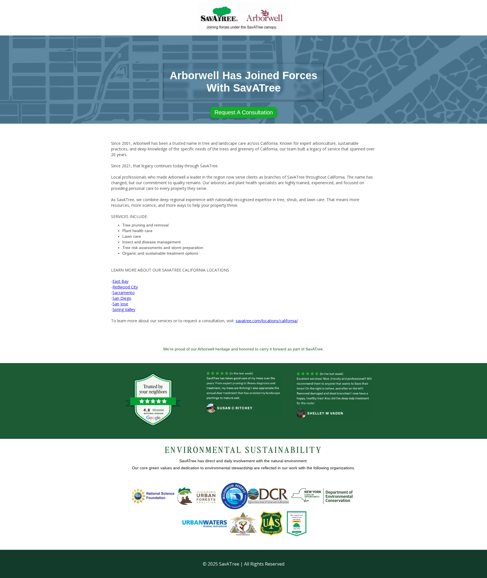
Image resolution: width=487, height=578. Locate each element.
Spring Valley (123, 309)
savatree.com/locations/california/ (267, 320)
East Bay (120, 281)
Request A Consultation (243, 112)
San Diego (121, 298)
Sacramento (123, 292)
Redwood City (125, 287)
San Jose (120, 303)
